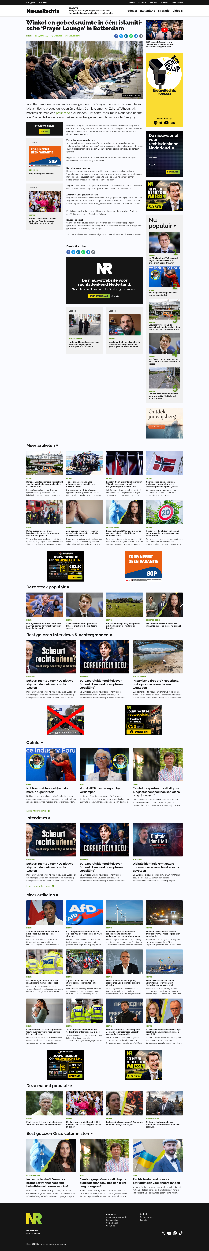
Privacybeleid (112, 1220)
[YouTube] (166, 123)
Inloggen (30, 2)
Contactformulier (147, 1217)
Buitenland (147, 10)
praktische (63, 113)
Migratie (164, 10)
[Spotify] (155, 123)
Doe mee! (45, 131)
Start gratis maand (99, 296)
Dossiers (164, 2)
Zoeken (131, 2)
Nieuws (153, 2)
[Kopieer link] (141, 36)
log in (116, 296)
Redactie (143, 1220)
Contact (142, 2)
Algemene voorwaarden (117, 1217)
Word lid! (43, 2)
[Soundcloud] (173, 123)
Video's (177, 10)
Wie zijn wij (177, 2)
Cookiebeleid (112, 1223)
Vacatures (110, 1226)
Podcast (131, 10)
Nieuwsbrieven (33, 1233)
